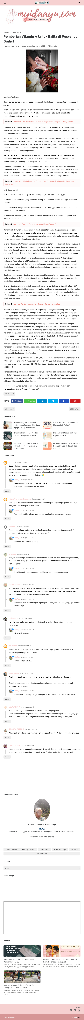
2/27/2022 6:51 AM (25, 618)
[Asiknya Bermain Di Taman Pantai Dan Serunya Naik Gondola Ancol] (22, 982)
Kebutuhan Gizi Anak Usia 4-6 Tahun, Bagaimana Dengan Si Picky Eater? (43, 122)
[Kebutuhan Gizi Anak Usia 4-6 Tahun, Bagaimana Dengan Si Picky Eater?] (8, 446)
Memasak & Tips (60, 850)
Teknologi (74, 850)
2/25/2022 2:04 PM (39, 499)
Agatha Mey (14, 673)
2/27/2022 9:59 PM (27, 480)
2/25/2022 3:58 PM (22, 526)
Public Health (10, 394)
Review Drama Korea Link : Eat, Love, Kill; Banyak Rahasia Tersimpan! (60, 960)
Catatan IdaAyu (49, 824)
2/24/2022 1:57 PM (21, 462)
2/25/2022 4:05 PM (23, 554)
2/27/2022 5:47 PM (31, 729)
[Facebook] (70, 1010)
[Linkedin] (64, 401)
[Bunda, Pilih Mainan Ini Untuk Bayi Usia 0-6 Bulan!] (47, 436)
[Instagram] (79, 1010)
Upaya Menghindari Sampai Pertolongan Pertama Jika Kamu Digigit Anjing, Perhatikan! (26, 425)
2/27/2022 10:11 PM (27, 657)
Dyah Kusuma (14, 745)
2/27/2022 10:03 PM (27, 510)
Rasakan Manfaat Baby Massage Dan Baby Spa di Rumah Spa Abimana (66, 446)
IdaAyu (17, 480)
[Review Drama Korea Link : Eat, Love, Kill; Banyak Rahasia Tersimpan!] (61, 956)
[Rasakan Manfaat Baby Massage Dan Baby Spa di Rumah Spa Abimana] (47, 446)
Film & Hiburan (42, 854)
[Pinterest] (75, 401)
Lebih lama (74, 409)
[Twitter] (53, 401)
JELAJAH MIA (14, 707)
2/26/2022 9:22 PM (29, 585)
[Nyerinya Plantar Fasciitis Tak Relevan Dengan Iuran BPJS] (8, 436)
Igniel (78, 1017)
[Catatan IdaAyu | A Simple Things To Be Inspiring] (42, 2)
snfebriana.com (15, 585)
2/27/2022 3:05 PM (27, 707)
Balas (7, 491)
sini (36, 837)
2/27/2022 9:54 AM (24, 646)
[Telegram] (42, 401)
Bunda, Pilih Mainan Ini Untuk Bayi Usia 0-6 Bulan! (65, 434)
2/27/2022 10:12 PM (27, 691)
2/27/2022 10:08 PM (27, 599)
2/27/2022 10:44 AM (26, 673)
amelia (11, 462)
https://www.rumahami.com (20, 499)
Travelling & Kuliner (28, 850)
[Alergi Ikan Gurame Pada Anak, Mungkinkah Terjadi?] (47, 425)
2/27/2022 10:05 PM (27, 568)
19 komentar (52, 46)
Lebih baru (9, 409)
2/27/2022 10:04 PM (27, 538)
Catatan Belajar (11, 850)
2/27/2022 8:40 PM (27, 745)
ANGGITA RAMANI (16, 729)
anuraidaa (13, 646)
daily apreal (13, 618)
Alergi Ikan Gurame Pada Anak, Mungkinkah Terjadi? (34, 224)
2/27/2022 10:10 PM (27, 630)
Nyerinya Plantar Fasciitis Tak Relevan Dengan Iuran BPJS (36, 304)
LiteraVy (12, 554)
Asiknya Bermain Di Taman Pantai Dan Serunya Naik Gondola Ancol (19, 986)
